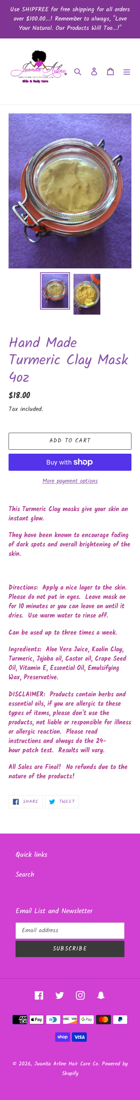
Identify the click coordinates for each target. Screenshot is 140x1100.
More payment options (70, 481)
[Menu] (127, 71)
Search (25, 875)
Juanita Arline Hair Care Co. (66, 1064)
